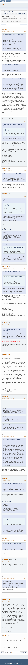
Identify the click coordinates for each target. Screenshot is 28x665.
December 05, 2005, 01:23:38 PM (8, 436)
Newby (5, 193)
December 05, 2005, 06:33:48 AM (8, 356)
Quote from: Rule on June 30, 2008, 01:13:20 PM (13, 244)
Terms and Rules (13, 660)
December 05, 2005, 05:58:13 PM (8, 480)
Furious (5, 396)
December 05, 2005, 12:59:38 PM (8, 398)
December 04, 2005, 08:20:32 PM (8, 170)
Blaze (4, 576)
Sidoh (5, 29)
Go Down (3, 25)
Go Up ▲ (19, 660)
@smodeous (6, 354)
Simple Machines (17, 662)
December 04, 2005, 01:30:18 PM (8, 31)
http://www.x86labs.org (6, 229)
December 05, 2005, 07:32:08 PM (8, 540)
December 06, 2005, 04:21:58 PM (8, 601)
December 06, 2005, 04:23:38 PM (8, 637)
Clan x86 (4, 4)
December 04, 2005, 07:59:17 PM (8, 120)
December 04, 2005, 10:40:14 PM (8, 324)
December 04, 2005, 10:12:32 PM (8, 195)
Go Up (2, 652)
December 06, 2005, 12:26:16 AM (8, 561)
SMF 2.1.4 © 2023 (11, 662)
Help (8, 660)
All (19, 25)
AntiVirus (16, 13)
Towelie (5, 559)
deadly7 (5, 119)
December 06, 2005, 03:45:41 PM (8, 578)
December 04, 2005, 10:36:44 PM (8, 268)
